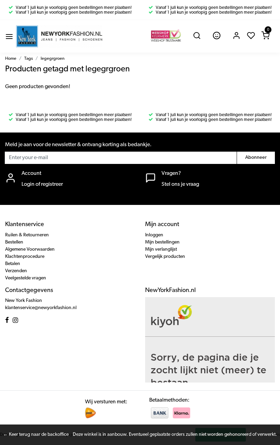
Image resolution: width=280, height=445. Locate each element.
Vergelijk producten (165, 256)
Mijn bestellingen (162, 242)
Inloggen (154, 235)
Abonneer (256, 157)
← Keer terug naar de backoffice (36, 434)
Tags (28, 58)
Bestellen (14, 242)
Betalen (12, 263)
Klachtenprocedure (24, 256)
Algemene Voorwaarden (30, 249)
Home (10, 58)
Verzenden (16, 271)
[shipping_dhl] (90, 413)
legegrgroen (53, 58)
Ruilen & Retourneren (27, 235)
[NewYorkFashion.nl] (59, 36)
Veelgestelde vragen (25, 278)
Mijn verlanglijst (161, 249)
